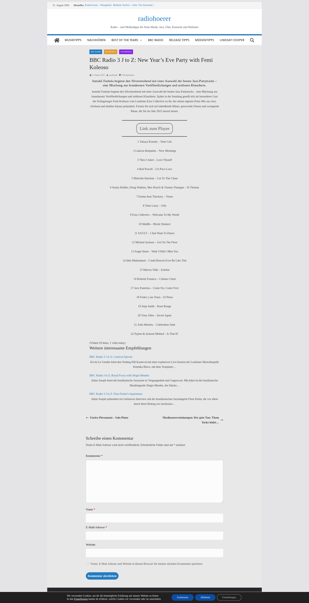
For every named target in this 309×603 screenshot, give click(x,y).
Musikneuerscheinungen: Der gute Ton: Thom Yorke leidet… (191, 420)
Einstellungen (81, 599)
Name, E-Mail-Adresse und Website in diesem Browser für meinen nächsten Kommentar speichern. (147, 563)
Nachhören (96, 40)
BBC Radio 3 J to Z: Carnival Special (110, 356)
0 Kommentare (128, 75)
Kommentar (94, 455)
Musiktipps (73, 40)
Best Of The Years (124, 40)
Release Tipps (179, 40)
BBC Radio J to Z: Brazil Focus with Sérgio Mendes (119, 375)
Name (90, 509)
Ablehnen (205, 597)
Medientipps (204, 40)
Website (90, 544)
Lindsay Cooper (232, 40)
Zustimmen (182, 597)
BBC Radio (155, 40)
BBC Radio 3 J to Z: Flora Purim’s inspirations (115, 393)
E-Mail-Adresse (96, 527)
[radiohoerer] (57, 40)
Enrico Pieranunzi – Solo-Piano (109, 417)
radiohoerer (154, 18)
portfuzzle (113, 75)
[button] (140, 40)
